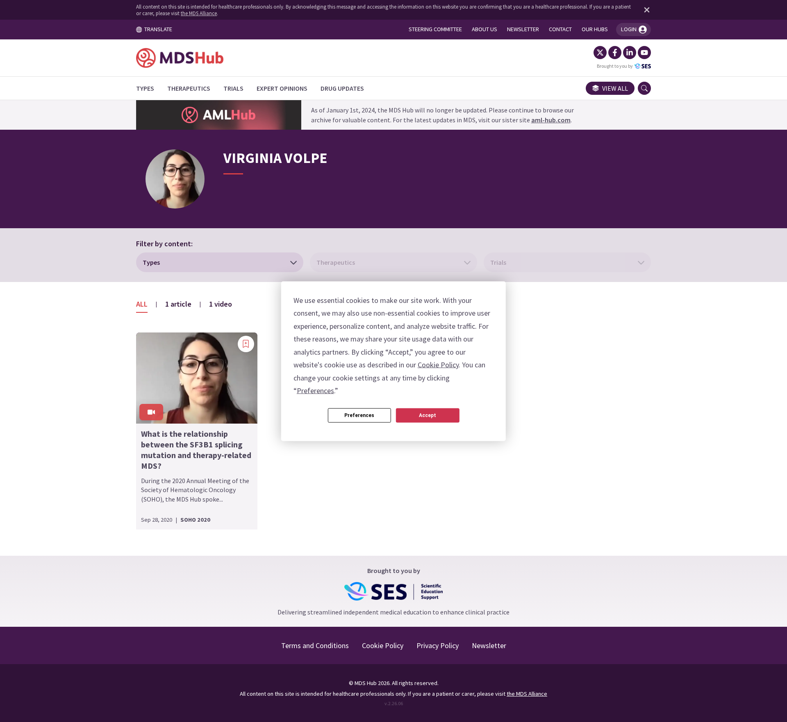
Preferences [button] (315, 390)
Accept (427, 415)
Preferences (359, 415)
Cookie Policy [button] (438, 364)
